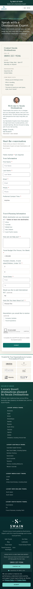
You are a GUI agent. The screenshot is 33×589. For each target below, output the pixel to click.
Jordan (8, 476)
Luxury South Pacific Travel (16, 501)
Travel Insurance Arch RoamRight (8, 548)
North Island (9, 492)
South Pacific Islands (11, 232)
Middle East (8, 227)
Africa (7, 222)
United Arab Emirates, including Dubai (16, 482)
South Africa (10, 427)
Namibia (9, 421)
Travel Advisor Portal (25, 544)
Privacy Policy (9, 580)
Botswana (10, 410)
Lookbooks (24, 542)
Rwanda (9, 424)
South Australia (11, 458)
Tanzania (9, 429)
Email (5, 179)
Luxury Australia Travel (16, 444)
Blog (8, 542)
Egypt (8, 413)
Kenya (9, 416)
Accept (16, 584)
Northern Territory (12, 453)
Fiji (6, 507)
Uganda (9, 432)
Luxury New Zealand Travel (16, 489)
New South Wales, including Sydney (16, 450)
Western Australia (11, 466)
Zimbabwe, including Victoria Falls (16, 437)
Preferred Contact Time (12, 196)
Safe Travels (8, 539)
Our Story (24, 539)
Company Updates (10, 318)
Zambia (9, 435)
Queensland (10, 455)
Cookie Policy (21, 580)
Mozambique (10, 418)
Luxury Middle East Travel (16, 473)
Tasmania (9, 461)
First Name (7, 162)
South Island (9, 494)
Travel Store (8, 544)
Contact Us (16, 566)
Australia (7, 224)
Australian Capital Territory (14, 447)
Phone (6, 188)
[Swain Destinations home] (16, 524)
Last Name (7, 170)
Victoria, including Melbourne (15, 464)
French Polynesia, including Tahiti (15, 510)
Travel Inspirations (10, 320)
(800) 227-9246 (17, 1)
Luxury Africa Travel (15, 407)
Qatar (7, 479)
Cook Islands (9, 505)
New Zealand (9, 229)
